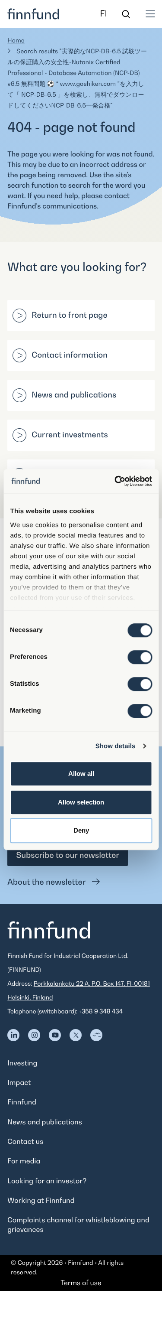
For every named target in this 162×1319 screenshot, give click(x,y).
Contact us (25, 1141)
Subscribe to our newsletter (67, 855)
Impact (19, 1082)
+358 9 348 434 (101, 1011)
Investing (22, 1062)
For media (23, 1160)
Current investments (70, 435)
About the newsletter (47, 882)
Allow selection (81, 802)
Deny (81, 830)
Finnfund (21, 1102)
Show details (115, 746)
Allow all (81, 773)
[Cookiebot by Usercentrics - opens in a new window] (115, 481)
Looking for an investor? (46, 1180)
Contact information (70, 355)
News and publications (74, 395)
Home (16, 40)
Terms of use (80, 1282)
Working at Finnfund (40, 1200)
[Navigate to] (13, 1035)
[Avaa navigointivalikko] (150, 14)
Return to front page (69, 315)
